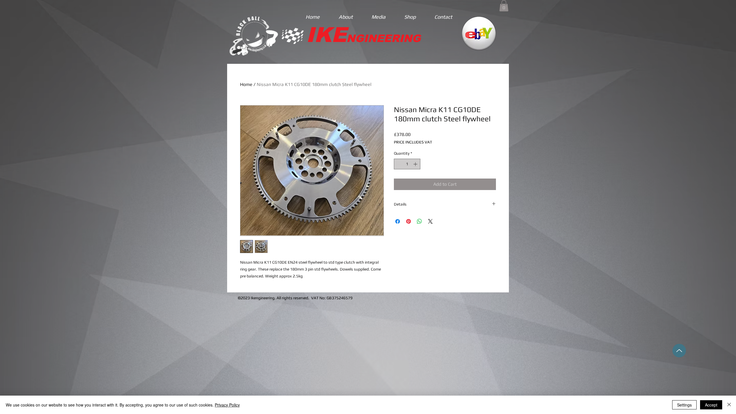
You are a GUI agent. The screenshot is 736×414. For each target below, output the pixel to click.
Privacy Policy (227, 405)
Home (246, 84)
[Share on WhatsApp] (419, 221)
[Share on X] (430, 221)
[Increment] (415, 164)
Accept (711, 405)
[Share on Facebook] (397, 221)
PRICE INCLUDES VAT (413, 142)
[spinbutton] (407, 164)
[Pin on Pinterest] (408, 221)
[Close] (729, 404)
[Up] (679, 350)
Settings (684, 405)
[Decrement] (398, 164)
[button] (504, 5)
